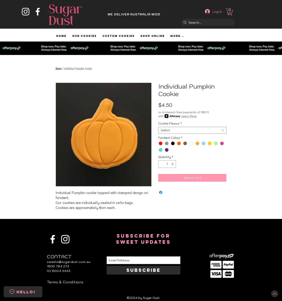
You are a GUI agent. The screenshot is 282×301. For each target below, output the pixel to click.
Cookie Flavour (170, 123)
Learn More (189, 116)
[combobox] (192, 130)
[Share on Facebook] (160, 192)
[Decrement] (161, 164)
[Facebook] (38, 12)
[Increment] (173, 164)
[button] (230, 11)
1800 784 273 (58, 266)
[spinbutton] (167, 164)
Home (59, 69)
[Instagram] (26, 12)
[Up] (274, 293)
